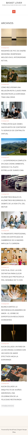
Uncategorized (5, 47)
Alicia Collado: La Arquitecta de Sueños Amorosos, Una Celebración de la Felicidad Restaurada (11, 393)
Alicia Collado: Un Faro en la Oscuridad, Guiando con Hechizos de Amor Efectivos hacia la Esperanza (13, 353)
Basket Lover (14, 3)
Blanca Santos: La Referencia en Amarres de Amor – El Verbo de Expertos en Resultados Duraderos (13, 313)
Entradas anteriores (8, 406)
